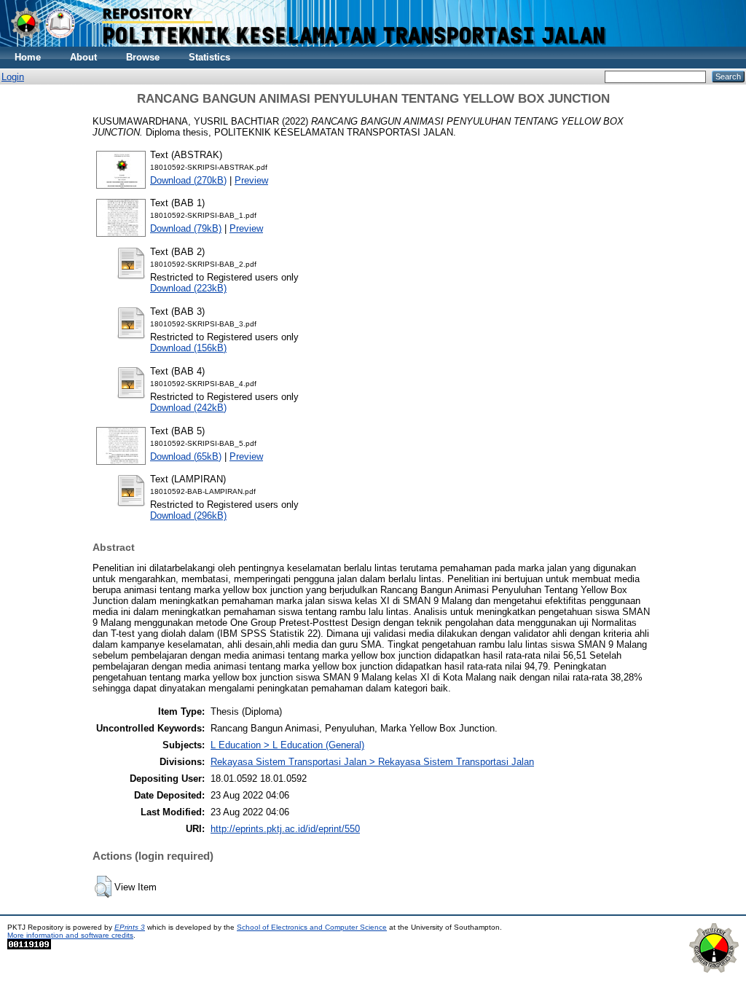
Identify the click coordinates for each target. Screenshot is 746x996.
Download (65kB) (185, 456)
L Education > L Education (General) (287, 745)
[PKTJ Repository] (373, 43)
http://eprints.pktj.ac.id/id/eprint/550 (285, 828)
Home (28, 57)
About (83, 57)
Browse (143, 57)
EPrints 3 (129, 927)
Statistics (209, 57)
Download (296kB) (188, 515)
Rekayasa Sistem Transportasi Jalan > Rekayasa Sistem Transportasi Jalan (372, 761)
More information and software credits (70, 935)
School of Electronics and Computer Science (312, 927)
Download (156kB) (188, 347)
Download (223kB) (188, 288)
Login (12, 76)
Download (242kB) (188, 407)
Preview (251, 180)
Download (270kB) (188, 180)
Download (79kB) (185, 228)
